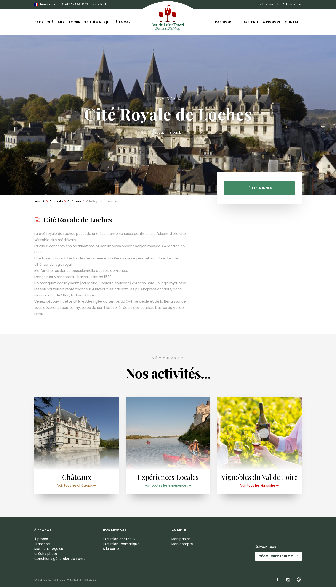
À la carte (125, 22)
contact (100, 4)
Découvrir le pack (167, 132)
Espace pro (248, 22)
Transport (223, 22)
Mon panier (293, 4)
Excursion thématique (90, 22)
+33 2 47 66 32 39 (76, 4)
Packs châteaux (49, 22)
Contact (293, 22)
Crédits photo (45, 554)
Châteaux (74, 201)
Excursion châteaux (119, 539)
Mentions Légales (48, 549)
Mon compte (271, 4)
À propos (271, 22)
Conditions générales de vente (60, 559)
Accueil (39, 201)
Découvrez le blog (276, 556)
